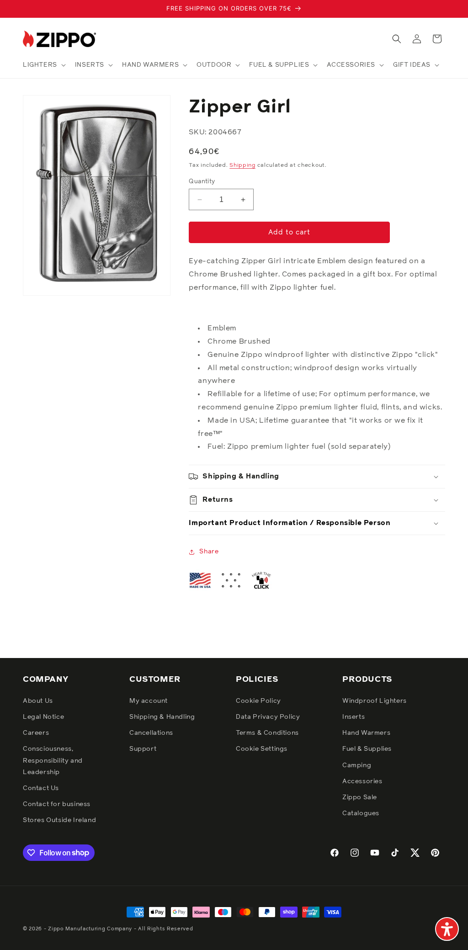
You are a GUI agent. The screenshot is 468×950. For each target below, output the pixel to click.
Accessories (362, 781)
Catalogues (360, 813)
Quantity (202, 182)
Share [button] (208, 551)
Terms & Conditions (267, 733)
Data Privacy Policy (268, 717)
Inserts (353, 717)
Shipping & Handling (162, 717)
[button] (43, 64)
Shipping (242, 165)
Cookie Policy (258, 701)
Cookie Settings (261, 749)
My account (148, 701)
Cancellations (151, 733)
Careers (36, 733)
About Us (38, 701)
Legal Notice (43, 717)
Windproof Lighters (374, 701)
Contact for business (56, 804)
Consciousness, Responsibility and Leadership (53, 760)
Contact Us (41, 788)
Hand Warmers (366, 733)
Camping (356, 765)
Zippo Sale (359, 797)
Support (142, 749)
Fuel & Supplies (367, 749)
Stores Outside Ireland (59, 820)
